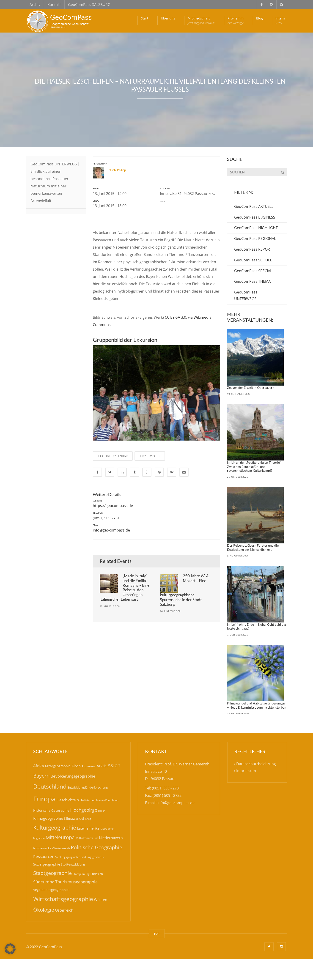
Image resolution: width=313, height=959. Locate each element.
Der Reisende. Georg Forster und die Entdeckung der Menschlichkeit (253, 547)
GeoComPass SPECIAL (253, 270)
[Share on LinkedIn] (122, 472)
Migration (39, 838)
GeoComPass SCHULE (253, 260)
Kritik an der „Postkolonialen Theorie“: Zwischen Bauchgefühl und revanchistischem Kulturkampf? (254, 466)
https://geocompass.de (113, 505)
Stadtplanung (81, 874)
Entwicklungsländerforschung (87, 787)
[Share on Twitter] (109, 472)
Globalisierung (86, 800)
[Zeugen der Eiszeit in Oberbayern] (255, 357)
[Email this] (184, 472)
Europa (44, 798)
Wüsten (100, 899)
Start (144, 18)
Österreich (64, 910)
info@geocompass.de (111, 530)
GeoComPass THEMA (252, 281)
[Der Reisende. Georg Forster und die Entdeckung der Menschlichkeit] (255, 515)
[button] (10, 949)
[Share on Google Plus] (146, 472)
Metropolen (107, 828)
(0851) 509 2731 (106, 518)
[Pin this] (159, 472)
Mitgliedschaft (201, 20)
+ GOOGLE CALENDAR (113, 456)
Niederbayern (111, 837)
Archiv (35, 4)
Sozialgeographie (46, 864)
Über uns (168, 18)
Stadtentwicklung (73, 864)
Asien (114, 765)
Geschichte (66, 800)
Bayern (41, 775)
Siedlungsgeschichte (93, 857)
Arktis (102, 765)
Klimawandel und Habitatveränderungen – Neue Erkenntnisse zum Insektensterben (256, 705)
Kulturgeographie (54, 827)
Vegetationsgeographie (51, 890)
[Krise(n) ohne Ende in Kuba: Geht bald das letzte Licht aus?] (255, 594)
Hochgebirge (83, 810)
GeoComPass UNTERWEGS (245, 295)
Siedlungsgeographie (67, 857)
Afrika (38, 765)
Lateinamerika (88, 828)
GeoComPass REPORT (253, 249)
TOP (156, 934)
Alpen (76, 766)
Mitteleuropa (60, 837)
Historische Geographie (51, 810)
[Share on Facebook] (97, 472)
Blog (259, 18)
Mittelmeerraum (87, 838)
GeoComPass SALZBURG (89, 4)
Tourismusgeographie (76, 882)
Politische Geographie (96, 847)
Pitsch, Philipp (117, 170)
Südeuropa (43, 882)
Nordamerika (42, 848)
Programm (236, 20)
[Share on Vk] (171, 472)
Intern (280, 20)
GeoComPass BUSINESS (254, 217)
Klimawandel (74, 818)
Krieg (88, 818)
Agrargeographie (58, 766)
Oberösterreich (61, 848)
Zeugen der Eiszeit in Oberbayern (250, 387)
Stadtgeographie (52, 872)
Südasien (97, 874)
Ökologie (43, 909)
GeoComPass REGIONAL (255, 238)
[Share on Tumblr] (134, 472)
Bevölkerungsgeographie (73, 776)
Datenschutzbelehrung (256, 764)
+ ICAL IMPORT (150, 456)
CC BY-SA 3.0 (175, 317)
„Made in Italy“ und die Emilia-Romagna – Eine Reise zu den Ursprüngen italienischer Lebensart (124, 587)
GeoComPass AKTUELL (253, 206)
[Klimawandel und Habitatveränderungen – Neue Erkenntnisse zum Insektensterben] (255, 673)
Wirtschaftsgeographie (63, 899)
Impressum (246, 770)
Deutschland (49, 786)
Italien (101, 810)
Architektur (89, 766)
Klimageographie (48, 818)
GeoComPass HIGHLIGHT (256, 227)
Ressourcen (43, 856)
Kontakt (54, 4)
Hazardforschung (107, 800)
